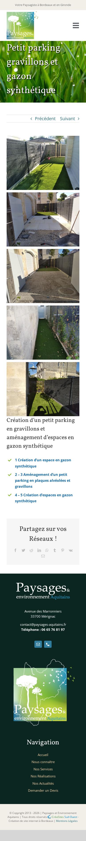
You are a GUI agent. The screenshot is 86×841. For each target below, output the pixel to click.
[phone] (48, 644)
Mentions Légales (67, 821)
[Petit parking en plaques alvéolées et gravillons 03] (43, 252)
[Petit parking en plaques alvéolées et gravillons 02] (43, 196)
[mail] (38, 644)
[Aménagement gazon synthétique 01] (43, 139)
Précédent (45, 118)
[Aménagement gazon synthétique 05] (43, 365)
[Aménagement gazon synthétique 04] (43, 309)
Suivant (67, 118)
